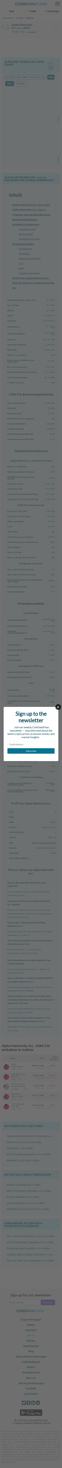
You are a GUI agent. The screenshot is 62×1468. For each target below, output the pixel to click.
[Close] (58, 707)
